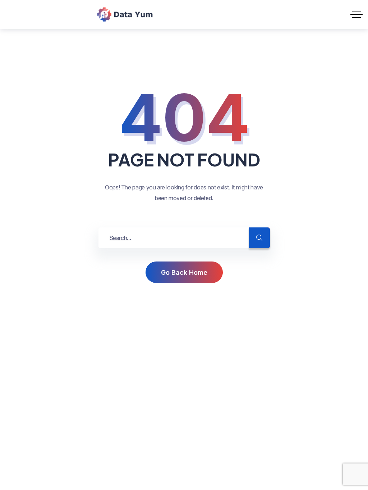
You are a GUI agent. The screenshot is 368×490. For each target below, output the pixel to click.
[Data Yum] (125, 14)
